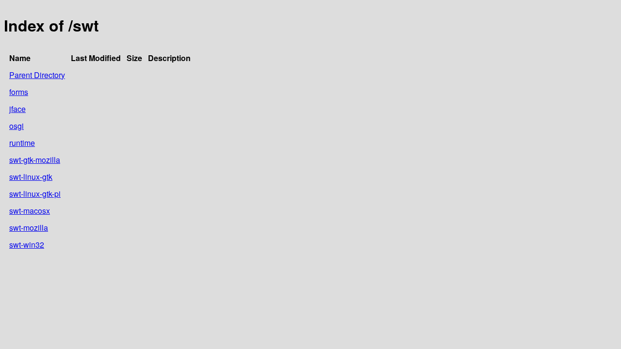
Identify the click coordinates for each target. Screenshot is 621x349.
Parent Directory (37, 74)
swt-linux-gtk (30, 176)
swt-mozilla (28, 227)
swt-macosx (29, 210)
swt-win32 (26, 244)
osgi (16, 125)
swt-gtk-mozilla (34, 159)
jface (17, 108)
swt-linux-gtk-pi (35, 193)
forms (18, 91)
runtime (22, 142)
